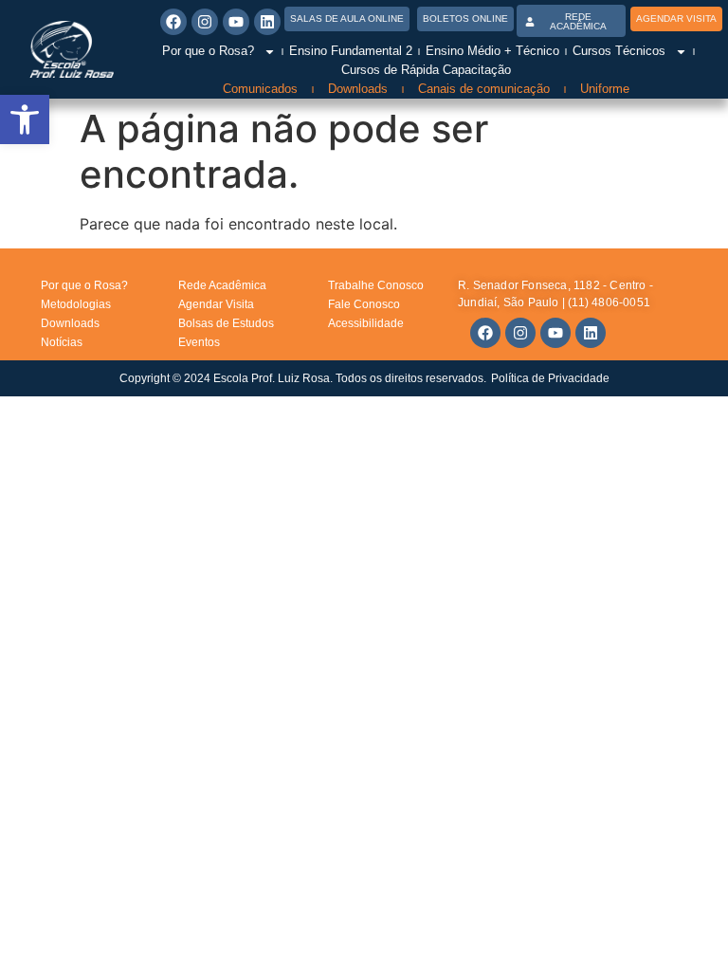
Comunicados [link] (260, 89)
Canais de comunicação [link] (484, 89)
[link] (24, 119)
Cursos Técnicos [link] (619, 51)
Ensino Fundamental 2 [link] (350, 51)
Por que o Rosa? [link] (208, 51)
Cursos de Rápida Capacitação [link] (426, 70)
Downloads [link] (358, 89)
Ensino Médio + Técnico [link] (492, 51)
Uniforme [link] (604, 89)
